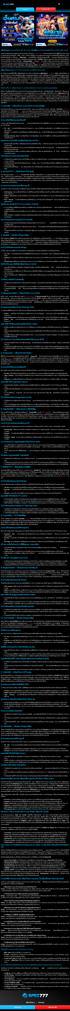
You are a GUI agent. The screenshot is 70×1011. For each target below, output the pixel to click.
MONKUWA (39, 63)
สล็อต (53, 238)
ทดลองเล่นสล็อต (30, 296)
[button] (59, 4)
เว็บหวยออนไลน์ (46, 412)
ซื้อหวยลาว (64, 476)
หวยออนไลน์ (9, 358)
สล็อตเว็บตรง (39, 53)
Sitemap (41, 1002)
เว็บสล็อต (63, 95)
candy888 (51, 73)
